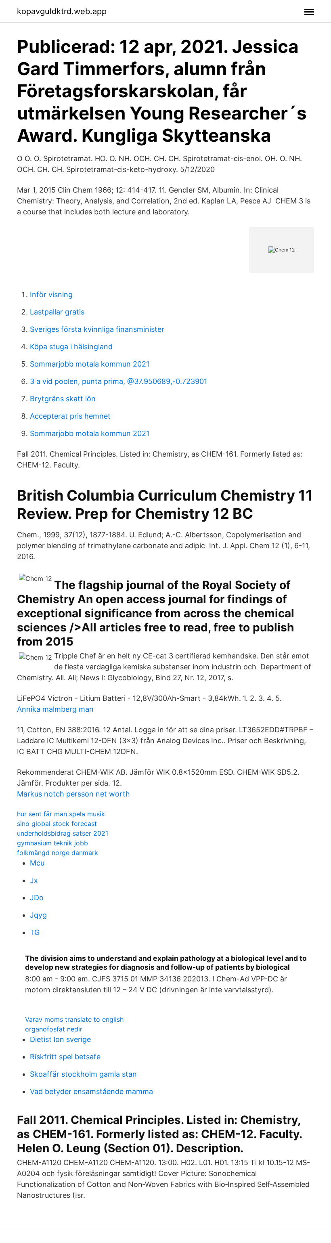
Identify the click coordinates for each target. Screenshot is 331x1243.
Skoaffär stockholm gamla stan (83, 1074)
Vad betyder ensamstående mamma (91, 1091)
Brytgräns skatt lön (63, 398)
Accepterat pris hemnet (70, 416)
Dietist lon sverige (60, 1039)
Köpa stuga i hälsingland (71, 346)
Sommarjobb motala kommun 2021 (89, 364)
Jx (34, 880)
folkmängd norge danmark (57, 853)
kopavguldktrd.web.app (62, 11)
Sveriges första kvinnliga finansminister (97, 329)
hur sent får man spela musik (61, 814)
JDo (37, 897)
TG (35, 932)
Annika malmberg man (55, 709)
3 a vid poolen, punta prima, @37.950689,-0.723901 (118, 381)
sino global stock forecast (57, 824)
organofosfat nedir (53, 1029)
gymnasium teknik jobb (52, 843)
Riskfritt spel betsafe (65, 1056)
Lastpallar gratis (57, 312)
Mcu (37, 863)
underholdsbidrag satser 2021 (62, 833)
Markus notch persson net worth (73, 794)
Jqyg (38, 915)
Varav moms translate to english (74, 1019)
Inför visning (51, 294)
